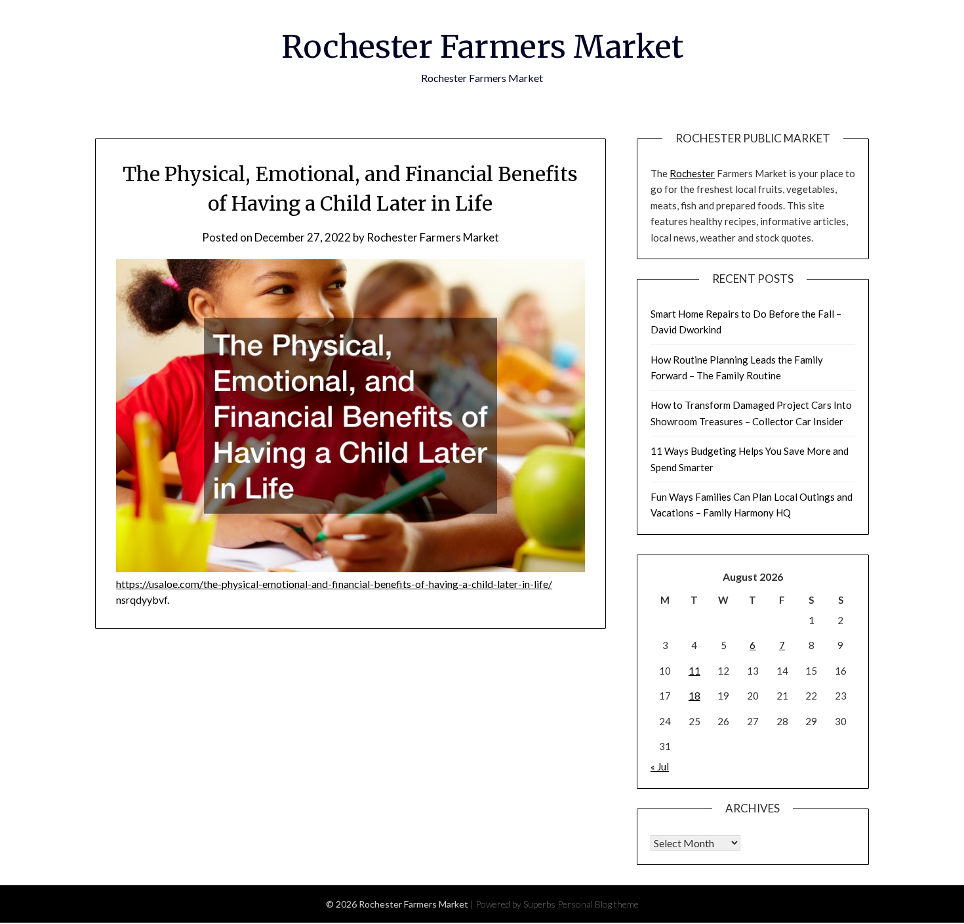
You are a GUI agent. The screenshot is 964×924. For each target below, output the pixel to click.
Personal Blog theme (598, 904)
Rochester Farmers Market (482, 46)
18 (694, 696)
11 (694, 671)
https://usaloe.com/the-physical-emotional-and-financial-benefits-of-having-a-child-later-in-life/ (334, 584)
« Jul (660, 766)
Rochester (692, 173)
